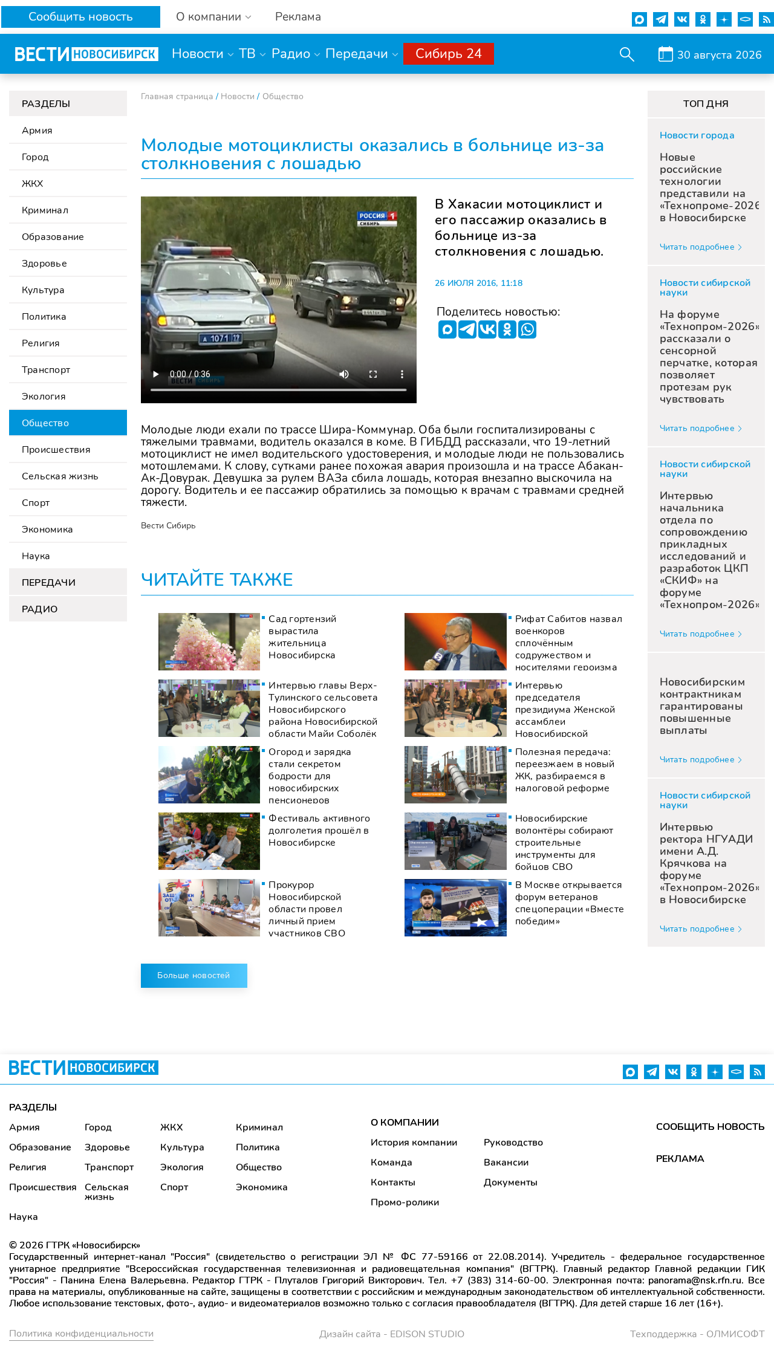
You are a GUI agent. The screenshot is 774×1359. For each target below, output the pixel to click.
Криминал (45, 210)
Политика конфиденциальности (81, 1333)
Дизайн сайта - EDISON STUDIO (391, 1334)
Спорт (36, 503)
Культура (43, 290)
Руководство (513, 1142)
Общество (45, 423)
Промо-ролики (405, 1202)
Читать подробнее (697, 247)
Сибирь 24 (448, 53)
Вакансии (506, 1162)
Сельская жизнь (60, 476)
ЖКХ (33, 183)
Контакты (393, 1182)
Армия (37, 130)
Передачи (356, 53)
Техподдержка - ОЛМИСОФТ (697, 1334)
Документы (511, 1182)
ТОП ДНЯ (706, 104)
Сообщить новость (80, 16)
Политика (44, 316)
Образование (53, 237)
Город (35, 157)
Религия (41, 343)
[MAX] (447, 329)
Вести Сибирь (168, 525)
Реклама (298, 17)
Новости (198, 53)
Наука (36, 556)
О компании (208, 17)
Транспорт (46, 370)
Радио (291, 53)
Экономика (47, 529)
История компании (414, 1142)
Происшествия (56, 449)
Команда (391, 1162)
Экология (44, 396)
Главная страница (177, 96)
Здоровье (44, 263)
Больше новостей (193, 975)
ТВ (247, 53)
